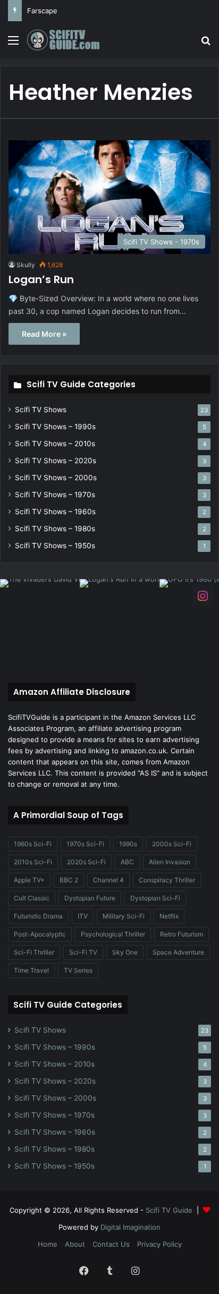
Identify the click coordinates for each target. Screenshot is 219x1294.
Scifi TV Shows (40, 409)
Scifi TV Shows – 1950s (55, 545)
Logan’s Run (41, 279)
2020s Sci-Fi (86, 862)
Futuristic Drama (38, 916)
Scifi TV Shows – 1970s (55, 494)
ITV (83, 916)
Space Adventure (178, 952)
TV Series (78, 970)
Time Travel (31, 970)
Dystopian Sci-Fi (155, 898)
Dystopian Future (89, 898)
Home (47, 1244)
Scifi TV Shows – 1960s (55, 511)
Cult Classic (31, 898)
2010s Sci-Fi (33, 862)
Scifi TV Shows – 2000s (56, 477)
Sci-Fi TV (83, 952)
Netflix (169, 916)
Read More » (44, 333)
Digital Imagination (130, 1227)
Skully (25, 265)
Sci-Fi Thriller (34, 952)
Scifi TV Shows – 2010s (55, 443)
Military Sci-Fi (124, 916)
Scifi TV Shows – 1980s (55, 528)
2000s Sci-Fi (171, 844)
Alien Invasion (169, 862)
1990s (128, 844)
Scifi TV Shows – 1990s (55, 426)
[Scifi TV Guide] (69, 39)
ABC (127, 862)
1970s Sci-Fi (85, 844)
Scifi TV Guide (169, 1210)
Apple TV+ (29, 880)
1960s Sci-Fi (33, 844)
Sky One (125, 952)
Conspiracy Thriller (167, 880)
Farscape (42, 10)
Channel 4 (108, 880)
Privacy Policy (159, 1244)
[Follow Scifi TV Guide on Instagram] (202, 594)
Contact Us (111, 1244)
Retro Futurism (181, 934)
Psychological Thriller (113, 934)
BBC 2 (69, 880)
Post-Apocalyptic (40, 934)
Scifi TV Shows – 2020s (55, 460)
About (75, 1244)
